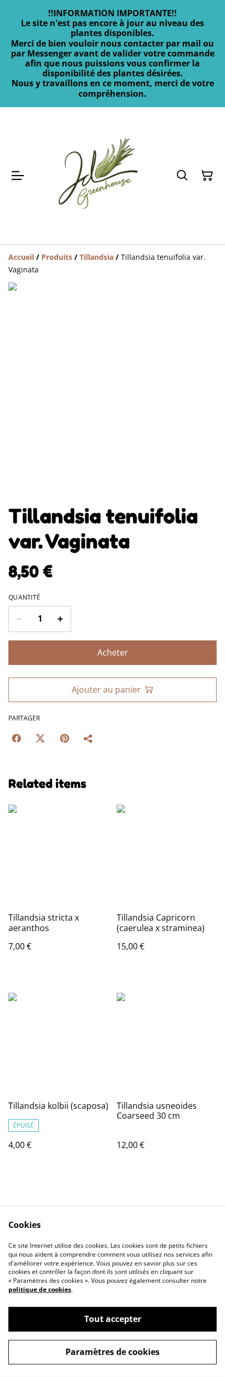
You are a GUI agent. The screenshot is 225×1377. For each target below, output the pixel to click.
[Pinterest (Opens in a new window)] (64, 738)
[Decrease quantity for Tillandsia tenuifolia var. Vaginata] (19, 619)
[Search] (182, 175)
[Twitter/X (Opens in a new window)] (40, 738)
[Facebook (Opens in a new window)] (16, 738)
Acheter (112, 652)
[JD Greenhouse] (98, 175)
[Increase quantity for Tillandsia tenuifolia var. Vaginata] (60, 619)
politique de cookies (39, 1289)
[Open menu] (17, 175)
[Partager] (88, 738)
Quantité (24, 597)
